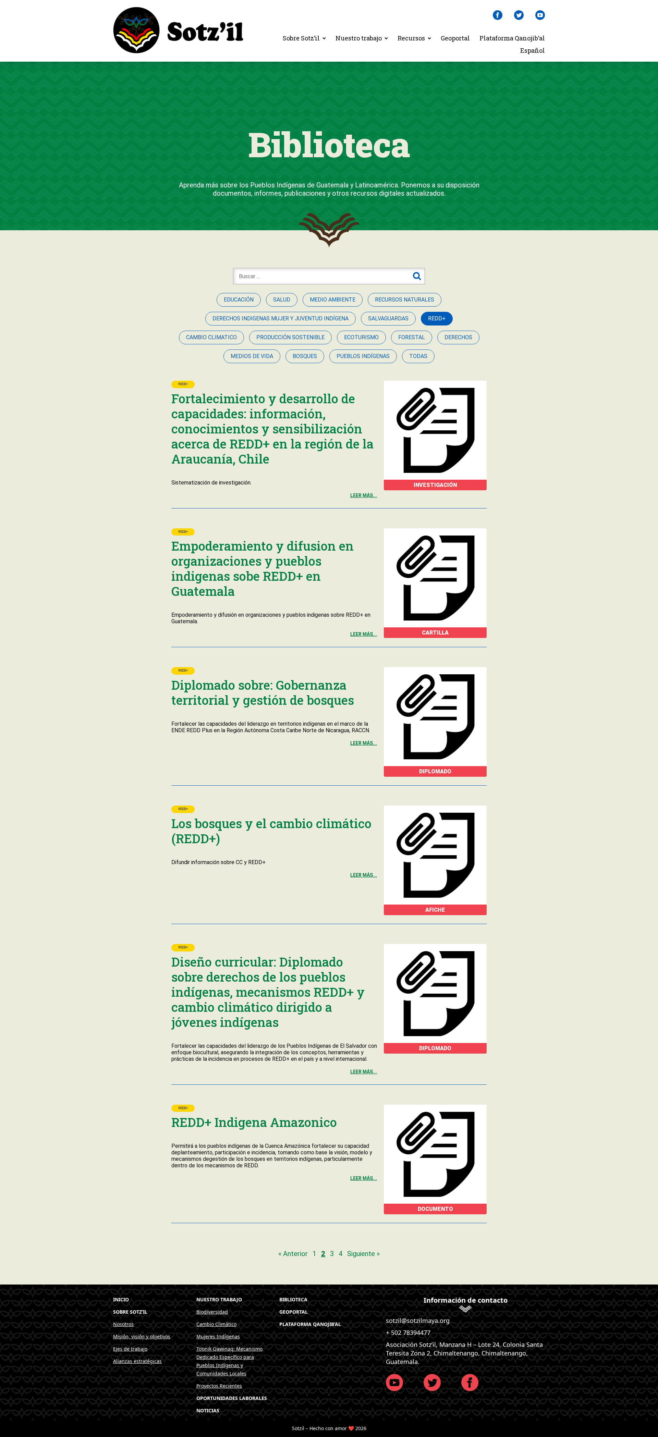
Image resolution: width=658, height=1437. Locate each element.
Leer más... (363, 495)
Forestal (411, 337)
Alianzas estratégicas (137, 1361)
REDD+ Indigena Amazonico (254, 1122)
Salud (281, 299)
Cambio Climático (216, 1324)
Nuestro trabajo (359, 38)
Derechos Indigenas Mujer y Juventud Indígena (280, 318)
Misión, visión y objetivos (141, 1336)
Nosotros (123, 1324)
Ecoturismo (361, 337)
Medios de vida (252, 356)
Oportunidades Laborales (231, 1398)
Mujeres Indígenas (218, 1336)
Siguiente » (363, 1254)
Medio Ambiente (332, 299)
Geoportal (455, 38)
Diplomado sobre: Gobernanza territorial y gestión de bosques (262, 692)
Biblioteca (293, 1299)
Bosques (305, 356)
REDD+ (183, 384)
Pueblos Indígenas (363, 356)
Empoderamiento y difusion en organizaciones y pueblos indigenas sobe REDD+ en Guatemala (262, 568)
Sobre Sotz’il (301, 38)
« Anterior (293, 1254)
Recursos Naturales (404, 299)
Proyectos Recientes (219, 1386)
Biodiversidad (212, 1312)
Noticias (207, 1410)
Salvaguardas (388, 318)
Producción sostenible (290, 337)
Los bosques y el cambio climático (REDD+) (271, 831)
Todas (418, 356)
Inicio (121, 1299)
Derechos (458, 337)
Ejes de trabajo (130, 1349)
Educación (239, 299)
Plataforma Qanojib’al (512, 38)
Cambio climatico (211, 337)
